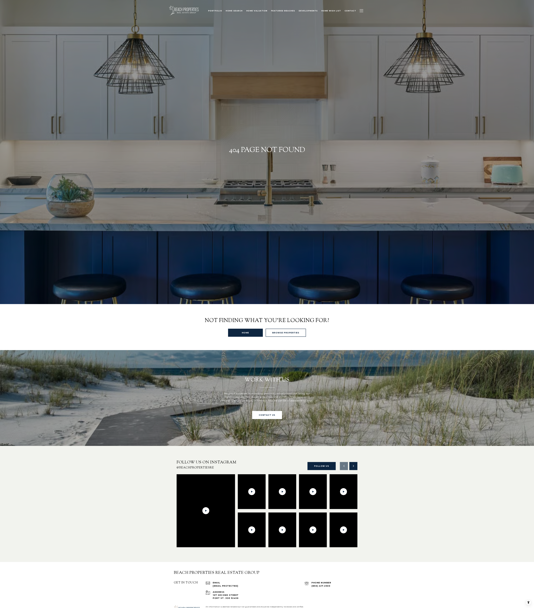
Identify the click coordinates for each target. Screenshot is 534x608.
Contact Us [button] (267, 415)
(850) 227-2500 (321, 586)
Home (245, 332)
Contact (350, 11)
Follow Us (321, 466)
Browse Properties (285, 332)
